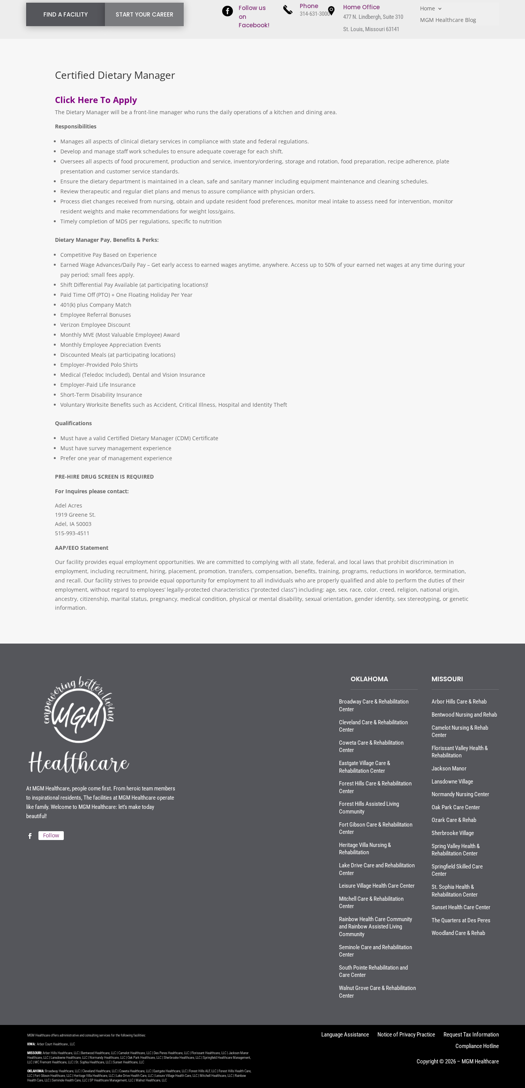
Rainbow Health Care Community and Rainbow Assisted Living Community (375, 927)
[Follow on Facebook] (29, 836)
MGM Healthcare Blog (448, 20)
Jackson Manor (449, 768)
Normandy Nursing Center (460, 794)
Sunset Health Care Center (461, 907)
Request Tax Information (471, 1035)
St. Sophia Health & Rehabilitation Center (455, 890)
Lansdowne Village (452, 781)
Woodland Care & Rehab (458, 933)
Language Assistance (345, 1035)
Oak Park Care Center (456, 807)
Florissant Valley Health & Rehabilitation (460, 752)
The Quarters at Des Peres (461, 920)
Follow (51, 835)
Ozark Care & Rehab (454, 820)
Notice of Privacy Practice (406, 1035)
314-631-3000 (315, 13)
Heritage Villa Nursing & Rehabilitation (365, 849)
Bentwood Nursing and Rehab (464, 714)
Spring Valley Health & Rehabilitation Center (456, 850)
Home (427, 9)
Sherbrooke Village (453, 833)
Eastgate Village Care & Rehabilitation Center (364, 767)
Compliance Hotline (477, 1047)
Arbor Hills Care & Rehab (459, 701)
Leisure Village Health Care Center (377, 885)
